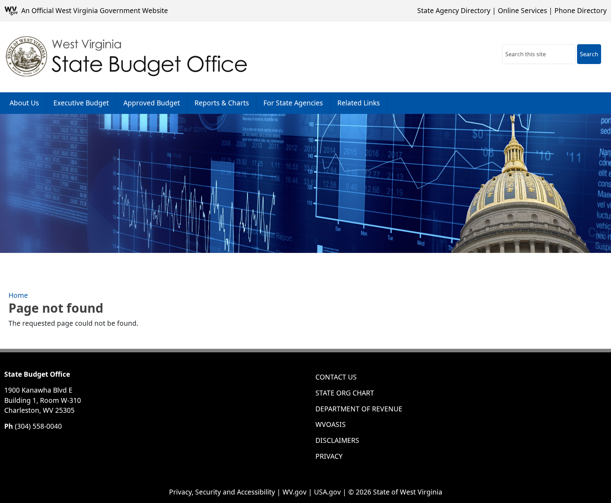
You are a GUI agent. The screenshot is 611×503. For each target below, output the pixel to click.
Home (18, 295)
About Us (24, 103)
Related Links (358, 103)
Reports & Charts (221, 103)
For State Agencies (293, 103)
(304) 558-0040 (38, 426)
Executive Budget (81, 103)
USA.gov (327, 492)
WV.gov (295, 492)
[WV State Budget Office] (127, 57)
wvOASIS (330, 424)
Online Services (522, 10)
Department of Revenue (358, 409)
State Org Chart (344, 393)
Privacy (329, 456)
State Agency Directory (453, 10)
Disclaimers (337, 440)
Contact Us (336, 377)
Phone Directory (580, 10)
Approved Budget (151, 103)
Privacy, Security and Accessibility (222, 492)
